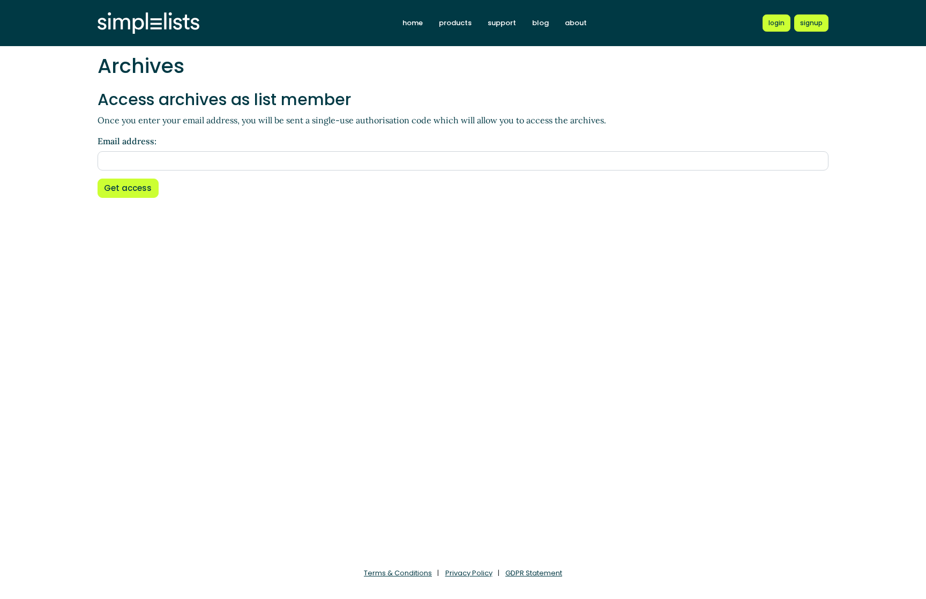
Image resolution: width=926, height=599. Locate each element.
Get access (128, 188)
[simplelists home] (148, 23)
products (455, 23)
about (576, 23)
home (412, 23)
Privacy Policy (468, 573)
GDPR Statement (533, 573)
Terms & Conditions (398, 573)
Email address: (127, 141)
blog (540, 23)
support (502, 23)
